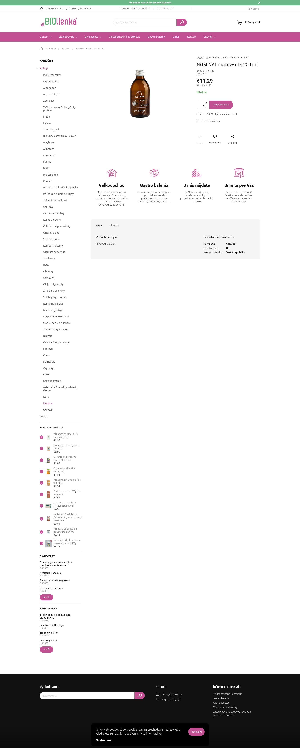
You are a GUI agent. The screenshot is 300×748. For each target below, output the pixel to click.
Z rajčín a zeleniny (54, 290)
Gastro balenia (165, 8)
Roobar (47, 181)
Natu (46, 396)
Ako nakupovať (221, 702)
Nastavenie (104, 740)
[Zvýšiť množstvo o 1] (206, 103)
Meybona (48, 142)
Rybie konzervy (52, 75)
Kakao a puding (52, 219)
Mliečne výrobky (52, 310)
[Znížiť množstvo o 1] (206, 107)
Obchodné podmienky (225, 707)
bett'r (46, 168)
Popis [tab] (99, 225)
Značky (44, 416)
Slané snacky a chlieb (55, 329)
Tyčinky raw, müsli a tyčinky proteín (59, 108)
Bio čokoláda (50, 174)
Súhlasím (196, 731)
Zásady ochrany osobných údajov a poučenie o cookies (232, 713)
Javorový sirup (48, 640)
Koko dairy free (52, 380)
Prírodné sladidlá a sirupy (58, 194)
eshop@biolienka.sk (171, 694)
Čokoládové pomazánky (57, 226)
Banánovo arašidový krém (55, 580)
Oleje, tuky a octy (53, 284)
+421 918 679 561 (171, 699)
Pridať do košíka (221, 104)
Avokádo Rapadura (51, 573)
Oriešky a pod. (51, 232)
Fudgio (47, 161)
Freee (46, 116)
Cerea (46, 374)
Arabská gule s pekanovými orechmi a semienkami (56, 564)
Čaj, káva (48, 207)
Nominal (48, 403)
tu (160, 733)
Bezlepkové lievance (51, 588)
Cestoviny (48, 277)
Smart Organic (51, 129)
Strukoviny (49, 258)
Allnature (48, 149)
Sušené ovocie (51, 239)
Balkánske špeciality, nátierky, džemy (60, 389)
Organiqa (48, 368)
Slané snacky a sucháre (57, 323)
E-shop (44, 68)
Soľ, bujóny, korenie (54, 297)
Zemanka (48, 100)
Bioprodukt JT (51, 94)
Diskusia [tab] (114, 225)
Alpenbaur (49, 88)
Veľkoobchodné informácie (134, 8)
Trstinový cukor (49, 632)
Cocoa (46, 355)
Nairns (47, 123)
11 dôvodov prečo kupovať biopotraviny (55, 616)
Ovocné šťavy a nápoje (56, 342)
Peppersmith (50, 81)
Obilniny (48, 271)
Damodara (49, 361)
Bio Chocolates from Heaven (59, 136)
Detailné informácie (207, 121)
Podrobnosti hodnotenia (236, 58)
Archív (46, 597)
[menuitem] (45, 37)
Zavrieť (223, 132)
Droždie (47, 335)
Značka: (206, 70)
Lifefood (48, 348)
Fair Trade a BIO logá (52, 625)
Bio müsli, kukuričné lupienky (60, 187)
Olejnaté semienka (54, 252)
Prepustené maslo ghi (56, 316)
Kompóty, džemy (53, 245)
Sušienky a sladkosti (55, 200)
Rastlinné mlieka (53, 303)
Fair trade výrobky (53, 213)
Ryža (46, 265)
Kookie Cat (49, 155)
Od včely (48, 409)
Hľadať (181, 22)
